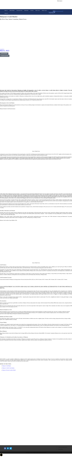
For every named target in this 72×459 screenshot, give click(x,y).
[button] (1, 455)
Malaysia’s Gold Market (6, 365)
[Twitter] (11, 448)
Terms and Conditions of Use (62, 447)
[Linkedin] (8, 448)
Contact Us (6, 13)
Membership (26, 10)
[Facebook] (5, 448)
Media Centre (37, 10)
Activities (31, 10)
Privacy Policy (60, 449)
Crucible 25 (2, 49)
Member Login (44, 10)
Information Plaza (19, 10)
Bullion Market (12, 10)
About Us (6, 10)
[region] (62, 5)
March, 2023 (4, 51)
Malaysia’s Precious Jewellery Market (9, 370)
